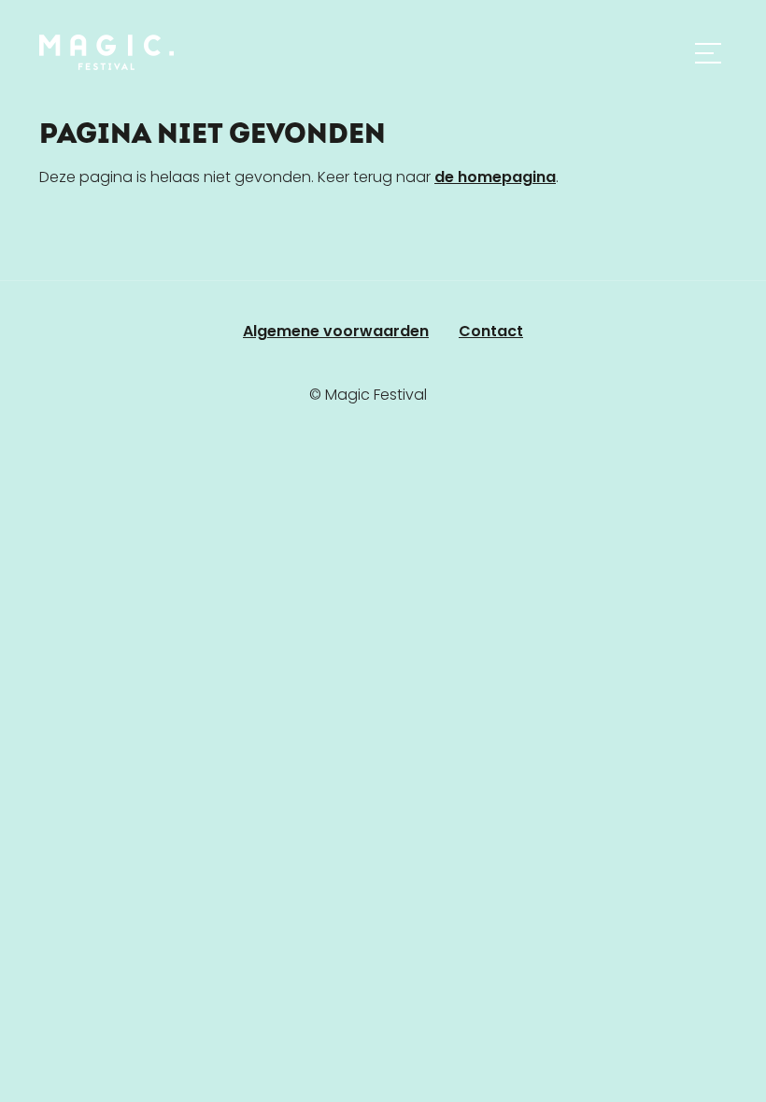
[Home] (106, 52)
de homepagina (495, 177)
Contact (491, 331)
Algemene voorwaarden (336, 331)
